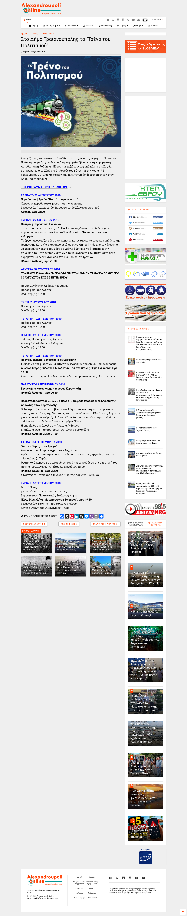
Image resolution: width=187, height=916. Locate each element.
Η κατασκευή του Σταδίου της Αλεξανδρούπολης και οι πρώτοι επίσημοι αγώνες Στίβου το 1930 (36, 568)
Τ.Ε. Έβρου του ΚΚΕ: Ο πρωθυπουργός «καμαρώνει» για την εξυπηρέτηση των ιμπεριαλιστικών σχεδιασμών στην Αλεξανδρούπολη (144, 731)
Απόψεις (89, 26)
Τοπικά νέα (71, 26)
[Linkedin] (123, 20)
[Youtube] (133, 20)
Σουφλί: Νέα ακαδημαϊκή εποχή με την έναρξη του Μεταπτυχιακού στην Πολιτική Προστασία (144, 703)
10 (132, 820)
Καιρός (92, 877)
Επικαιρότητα (51, 26)
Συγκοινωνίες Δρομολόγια (92, 883)
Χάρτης (92, 888)
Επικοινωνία (92, 898)
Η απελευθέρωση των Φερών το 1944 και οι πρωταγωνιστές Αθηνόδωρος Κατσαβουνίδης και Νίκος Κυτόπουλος (149, 395)
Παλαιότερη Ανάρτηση (105, 524)
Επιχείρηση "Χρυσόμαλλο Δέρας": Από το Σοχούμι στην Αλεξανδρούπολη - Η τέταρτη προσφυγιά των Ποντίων (70, 567)
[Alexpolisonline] (138, 20)
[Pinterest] (128, 20)
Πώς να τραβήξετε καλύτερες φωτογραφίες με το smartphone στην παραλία (142, 798)
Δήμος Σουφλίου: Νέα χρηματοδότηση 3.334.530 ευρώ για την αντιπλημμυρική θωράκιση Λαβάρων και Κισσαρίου (149, 488)
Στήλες (122, 26)
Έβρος (35, 33)
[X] (113, 20)
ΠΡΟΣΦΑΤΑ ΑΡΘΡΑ (139, 329)
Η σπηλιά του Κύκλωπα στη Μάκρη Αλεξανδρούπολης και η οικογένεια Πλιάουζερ (103, 568)
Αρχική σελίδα (69, 524)
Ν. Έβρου (154, 26)
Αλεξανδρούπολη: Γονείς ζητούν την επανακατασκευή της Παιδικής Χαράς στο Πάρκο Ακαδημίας (104, 544)
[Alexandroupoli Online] (41, 14)
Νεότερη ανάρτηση (34, 524)
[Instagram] (118, 20)
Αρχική (34, 26)
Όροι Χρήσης (79, 898)
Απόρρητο (92, 893)
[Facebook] (108, 20)
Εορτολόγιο (79, 888)
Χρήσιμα (137, 26)
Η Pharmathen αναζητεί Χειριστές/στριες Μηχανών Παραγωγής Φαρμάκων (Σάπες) (68, 545)
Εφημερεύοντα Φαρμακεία (79, 883)
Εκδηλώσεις (106, 26)
